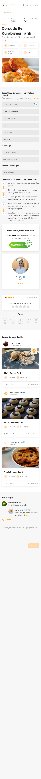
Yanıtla (8, 519)
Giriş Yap (35, 5)
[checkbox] (3, 184)
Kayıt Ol (28, 5)
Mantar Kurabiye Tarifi (14, 422)
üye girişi (26, 528)
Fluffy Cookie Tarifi (12, 373)
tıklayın (36, 99)
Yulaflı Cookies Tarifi (13, 472)
